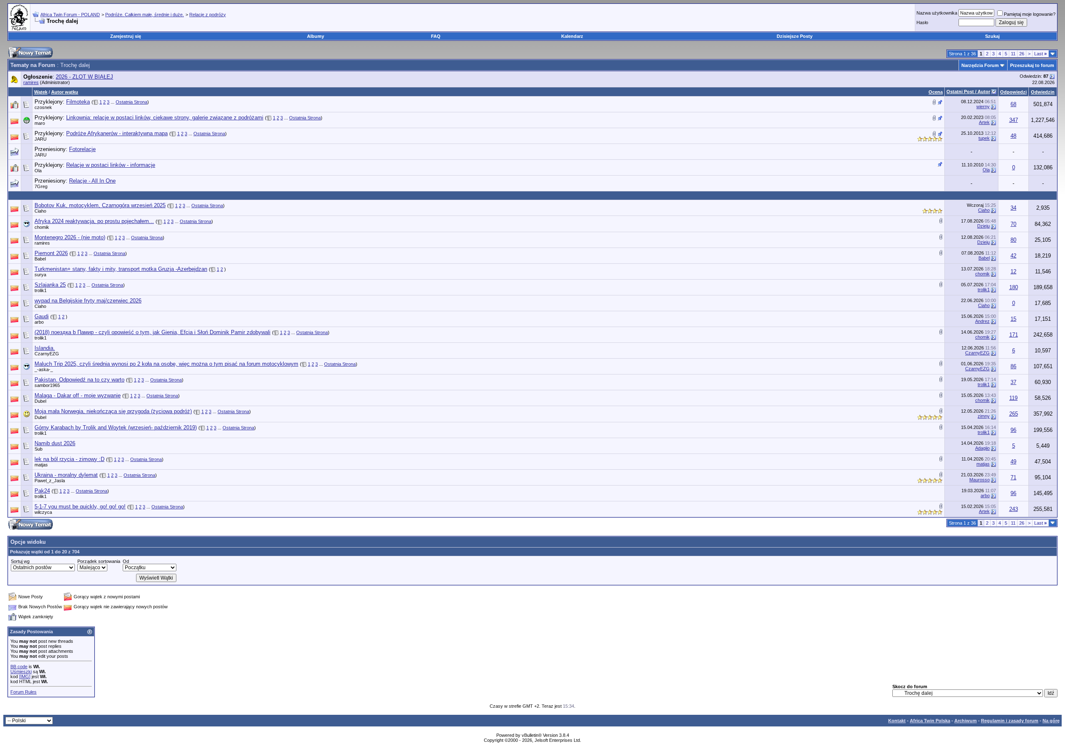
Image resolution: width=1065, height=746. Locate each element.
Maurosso (979, 479)
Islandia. (45, 348)
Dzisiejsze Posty (794, 36)
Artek (984, 122)
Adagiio (982, 448)
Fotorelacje (82, 149)
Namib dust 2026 (55, 443)
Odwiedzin (1043, 91)
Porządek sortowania (98, 561)
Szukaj (992, 36)
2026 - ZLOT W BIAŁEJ (84, 77)
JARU (41, 138)
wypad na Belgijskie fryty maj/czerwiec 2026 (88, 300)
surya (40, 274)
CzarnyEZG (47, 353)
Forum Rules (23, 691)
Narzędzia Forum (980, 65)
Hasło (922, 22)
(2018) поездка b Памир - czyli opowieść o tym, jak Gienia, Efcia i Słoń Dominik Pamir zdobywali (152, 332)
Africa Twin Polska (930, 720)
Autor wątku (64, 91)
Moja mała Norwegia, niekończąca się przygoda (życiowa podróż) (113, 411)
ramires (31, 82)
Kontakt (897, 720)
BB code (18, 666)
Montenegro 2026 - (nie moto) (70, 237)
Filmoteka (78, 102)
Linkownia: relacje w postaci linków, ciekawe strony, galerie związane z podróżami (164, 117)
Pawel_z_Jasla (50, 480)
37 (1013, 382)
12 (1013, 271)
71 (1013, 477)
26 (1021, 53)
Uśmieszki (21, 671)
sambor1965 (47, 385)
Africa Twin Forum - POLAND (70, 14)
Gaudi (42, 316)
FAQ (436, 36)
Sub (38, 448)
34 (1013, 208)
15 (1013, 319)
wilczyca (43, 512)
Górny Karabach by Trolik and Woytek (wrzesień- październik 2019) (116, 427)
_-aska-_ (44, 369)
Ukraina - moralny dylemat (66, 475)
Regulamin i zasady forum (1009, 720)
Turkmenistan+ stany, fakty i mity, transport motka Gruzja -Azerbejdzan (121, 269)
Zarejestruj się (125, 36)
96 (1013, 430)
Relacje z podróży (207, 14)
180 (1013, 287)
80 (1013, 240)
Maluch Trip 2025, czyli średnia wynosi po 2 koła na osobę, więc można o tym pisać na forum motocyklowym (166, 364)
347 (1013, 120)
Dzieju (983, 225)
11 (1013, 53)
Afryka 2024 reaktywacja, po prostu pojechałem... (94, 221)
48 (1013, 136)
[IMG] (24, 676)
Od (126, 561)
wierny (983, 106)
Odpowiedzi (1013, 91)
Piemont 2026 (51, 253)
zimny (984, 416)
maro (40, 123)
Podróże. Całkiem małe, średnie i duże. (144, 14)
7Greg (41, 186)
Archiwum (965, 720)
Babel (40, 258)
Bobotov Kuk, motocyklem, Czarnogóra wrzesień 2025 (100, 205)
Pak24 (42, 491)
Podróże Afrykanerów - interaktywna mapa (117, 133)
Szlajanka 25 (50, 285)
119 (1013, 398)
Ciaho (40, 210)
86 (1013, 366)
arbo (39, 322)
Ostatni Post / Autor (968, 91)
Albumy (315, 36)
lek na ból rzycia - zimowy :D (69, 459)
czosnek (43, 107)
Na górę (1051, 720)
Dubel (40, 401)
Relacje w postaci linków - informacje (110, 165)
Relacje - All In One (92, 181)
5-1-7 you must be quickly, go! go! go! (80, 506)
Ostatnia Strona (131, 101)
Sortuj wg (20, 561)
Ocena (936, 91)
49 (1013, 462)
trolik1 (41, 290)
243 (1013, 509)
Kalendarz (572, 36)
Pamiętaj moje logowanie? (1029, 14)
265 (1013, 414)
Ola (38, 170)
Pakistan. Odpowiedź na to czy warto (79, 380)
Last (1040, 53)
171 (1013, 335)
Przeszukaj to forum (1032, 65)
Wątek (40, 91)
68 (1013, 104)
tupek (984, 138)
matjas (41, 464)
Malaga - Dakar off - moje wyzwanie (78, 395)
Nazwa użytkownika (936, 12)
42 (1013, 256)
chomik (42, 227)
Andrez (982, 321)
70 (1013, 224)
